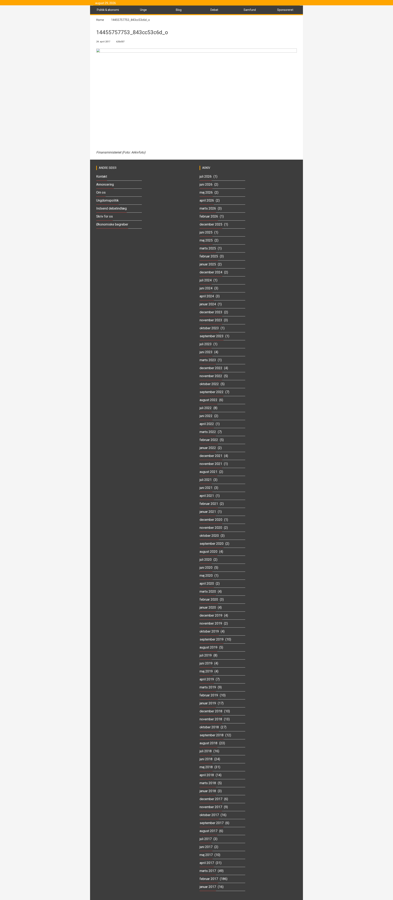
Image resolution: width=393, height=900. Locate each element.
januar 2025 (208, 264)
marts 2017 (208, 871)
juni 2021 (206, 488)
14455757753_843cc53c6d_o (130, 19)
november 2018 (211, 719)
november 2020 (211, 528)
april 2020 (207, 583)
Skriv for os (104, 216)
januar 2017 (208, 887)
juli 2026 (206, 176)
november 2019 (211, 623)
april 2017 (207, 863)
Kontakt (101, 176)
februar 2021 (209, 504)
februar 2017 (209, 879)
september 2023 (212, 336)
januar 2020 (208, 607)
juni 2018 (206, 759)
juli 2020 (206, 560)
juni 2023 (206, 352)
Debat (214, 9)
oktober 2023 (209, 328)
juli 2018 (206, 751)
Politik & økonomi (108, 9)
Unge (143, 9)
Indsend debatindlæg (111, 208)
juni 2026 (206, 184)
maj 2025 (206, 240)
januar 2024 (208, 304)
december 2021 (211, 456)
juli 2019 (206, 655)
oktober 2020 (209, 536)
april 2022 (207, 424)
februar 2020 (209, 599)
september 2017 (212, 823)
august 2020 (208, 552)
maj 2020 (206, 575)
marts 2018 (208, 783)
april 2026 (207, 200)
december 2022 (211, 368)
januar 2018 (208, 791)
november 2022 (211, 376)
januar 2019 (208, 703)
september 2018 (212, 735)
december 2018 (211, 711)
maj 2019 (206, 671)
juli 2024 (206, 280)
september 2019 (212, 639)
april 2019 (207, 679)
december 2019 (211, 615)
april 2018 (207, 775)
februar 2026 (209, 216)
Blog (179, 9)
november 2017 (211, 807)
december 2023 (211, 312)
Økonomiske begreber (112, 224)
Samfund (250, 9)
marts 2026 (208, 208)
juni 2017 (206, 847)
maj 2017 (206, 855)
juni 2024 (206, 288)
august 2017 (208, 831)
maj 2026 (206, 192)
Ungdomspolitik (107, 200)
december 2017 (211, 799)
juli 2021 (206, 480)
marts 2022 (208, 432)
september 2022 (212, 392)
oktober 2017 (209, 815)
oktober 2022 (209, 384)
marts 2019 (208, 687)
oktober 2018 (209, 727)
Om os (101, 192)
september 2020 (212, 544)
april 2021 (207, 496)
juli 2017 (206, 839)
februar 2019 (209, 695)
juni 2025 (206, 232)
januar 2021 (208, 512)
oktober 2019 (209, 631)
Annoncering (105, 184)
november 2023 (211, 320)
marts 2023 (208, 360)
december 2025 (211, 224)
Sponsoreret (285, 9)
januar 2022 (208, 448)
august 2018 (208, 743)
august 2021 (208, 472)
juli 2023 (206, 344)
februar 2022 (209, 440)
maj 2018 (206, 767)
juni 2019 (206, 663)
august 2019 (208, 647)
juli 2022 (206, 408)
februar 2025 (209, 256)
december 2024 (211, 272)
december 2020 (211, 520)
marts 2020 (208, 591)
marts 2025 (208, 248)
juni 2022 (206, 416)
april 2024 (207, 296)
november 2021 (211, 464)
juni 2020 (206, 568)
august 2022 (208, 400)
